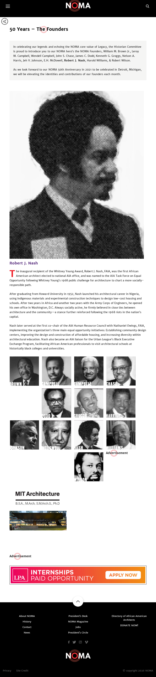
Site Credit (22, 670)
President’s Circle (78, 632)
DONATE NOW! (129, 625)
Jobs (78, 627)
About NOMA (27, 616)
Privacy (7, 670)
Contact (26, 627)
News (27, 632)
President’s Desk (78, 616)
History (27, 621)
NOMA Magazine (78, 621)
